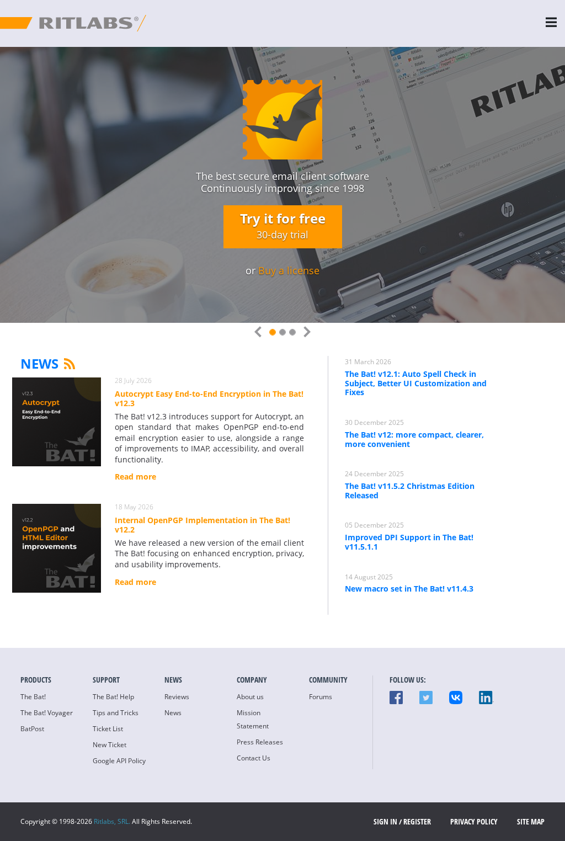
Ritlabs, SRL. (112, 821)
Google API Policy (119, 760)
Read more (135, 477)
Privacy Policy (474, 821)
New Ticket (109, 744)
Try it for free (283, 225)
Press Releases (260, 742)
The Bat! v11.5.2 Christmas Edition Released (410, 491)
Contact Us (253, 758)
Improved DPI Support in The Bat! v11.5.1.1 (409, 542)
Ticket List (108, 728)
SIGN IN (385, 821)
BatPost (32, 728)
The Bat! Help (113, 696)
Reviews (176, 696)
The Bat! (33, 696)
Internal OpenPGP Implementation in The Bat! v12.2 (202, 525)
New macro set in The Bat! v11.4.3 (409, 588)
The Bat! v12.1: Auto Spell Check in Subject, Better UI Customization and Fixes (416, 383)
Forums (320, 696)
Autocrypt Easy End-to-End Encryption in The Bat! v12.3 (209, 399)
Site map (531, 821)
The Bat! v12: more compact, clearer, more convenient (414, 439)
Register (417, 821)
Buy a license (288, 270)
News (39, 363)
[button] (260, 332)
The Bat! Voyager (46, 712)
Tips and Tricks (115, 712)
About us (250, 696)
